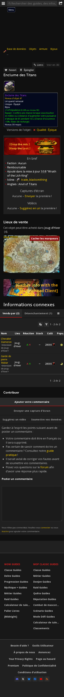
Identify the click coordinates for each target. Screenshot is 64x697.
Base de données (16, 49)
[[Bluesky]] (29, 679)
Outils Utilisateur (42, 645)
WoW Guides (12, 564)
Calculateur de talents (18, 605)
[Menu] (3, 3)
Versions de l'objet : (19, 130)
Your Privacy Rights (21, 659)
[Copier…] (40, 324)
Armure (43, 49)
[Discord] (17, 679)
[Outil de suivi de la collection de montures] (32, 287)
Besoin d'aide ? (20, 645)
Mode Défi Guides (44, 616)
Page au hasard (45, 659)
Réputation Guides (44, 599)
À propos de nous (24, 652)
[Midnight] (10, 616)
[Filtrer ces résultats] (46, 324)
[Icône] (9, 86)
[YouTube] (41, 679)
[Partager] (60, 3)
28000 (48, 344)
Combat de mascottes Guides (47, 605)
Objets (32, 49)
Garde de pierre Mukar (6, 359)
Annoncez (44, 652)
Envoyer (30, 196)
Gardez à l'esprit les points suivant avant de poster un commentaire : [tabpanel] (31, 479)
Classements (41, 628)
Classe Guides (12, 570)
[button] (33, 242)
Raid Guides (11, 599)
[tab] (11, 313)
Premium (13, 665)
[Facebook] (35, 679)
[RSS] (46, 679)
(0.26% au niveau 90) (29, 110)
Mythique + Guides (15, 587)
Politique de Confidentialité (39, 665)
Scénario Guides (43, 610)
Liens (40, 64)
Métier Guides (13, 593)
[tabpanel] (32, 352)
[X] (23, 679)
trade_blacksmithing (33, 180)
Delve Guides (12, 575)
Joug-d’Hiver (52, 228)
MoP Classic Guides (45, 564)
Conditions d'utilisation (32, 672)
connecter (45, 527)
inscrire (5, 531)
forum (44, 467)
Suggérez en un (30, 208)
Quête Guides (41, 593)
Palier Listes (11, 610)
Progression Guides (16, 581)
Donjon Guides (42, 581)
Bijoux (53, 49)
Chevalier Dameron (6, 340)
